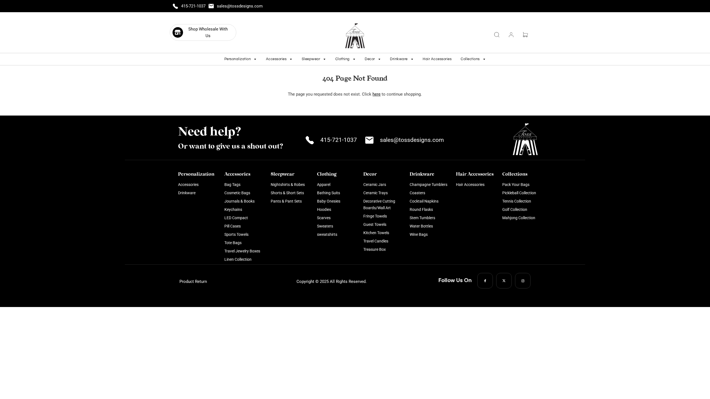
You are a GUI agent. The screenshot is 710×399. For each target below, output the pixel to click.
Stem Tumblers (422, 218)
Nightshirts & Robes (288, 184)
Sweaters (325, 226)
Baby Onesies (328, 201)
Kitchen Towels (376, 233)
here (376, 94)
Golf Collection (514, 209)
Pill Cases (232, 226)
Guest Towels (374, 224)
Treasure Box (374, 249)
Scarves (324, 218)
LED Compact (236, 218)
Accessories (188, 184)
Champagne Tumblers (428, 184)
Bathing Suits (328, 193)
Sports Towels (236, 234)
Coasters (417, 193)
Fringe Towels (375, 216)
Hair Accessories (437, 59)
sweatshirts (327, 234)
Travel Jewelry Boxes (242, 251)
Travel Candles (375, 241)
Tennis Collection (516, 201)
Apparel (323, 184)
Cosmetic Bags (237, 193)
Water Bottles (421, 226)
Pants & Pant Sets (286, 201)
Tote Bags (233, 243)
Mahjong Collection (518, 218)
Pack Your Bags (515, 184)
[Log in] (511, 35)
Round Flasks (421, 209)
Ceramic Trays (375, 193)
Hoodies (324, 209)
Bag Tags (232, 184)
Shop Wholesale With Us (208, 32)
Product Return (193, 281)
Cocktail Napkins (424, 201)
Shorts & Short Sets (287, 193)
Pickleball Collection (519, 193)
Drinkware (187, 193)
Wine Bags (419, 234)
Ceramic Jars (374, 184)
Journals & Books (239, 201)
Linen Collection (238, 259)
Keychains (233, 209)
